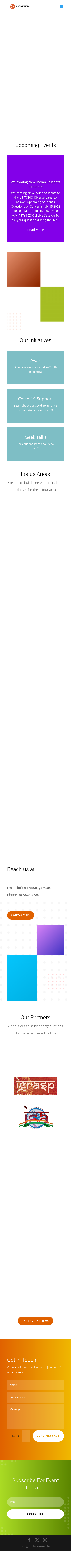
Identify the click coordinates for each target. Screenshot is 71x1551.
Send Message (48, 1435)
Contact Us (20, 915)
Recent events (24, 107)
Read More (35, 229)
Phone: (23, 894)
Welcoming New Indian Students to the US (35, 184)
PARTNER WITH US (35, 1320)
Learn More (21, 119)
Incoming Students (28, 92)
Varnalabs (43, 1546)
